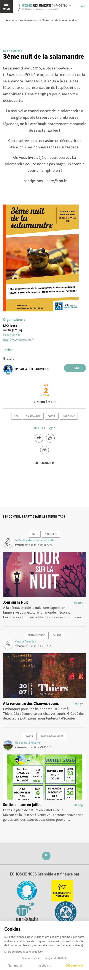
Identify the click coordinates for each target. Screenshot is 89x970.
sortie (52, 416)
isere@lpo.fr (11, 334)
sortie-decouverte (52, 736)
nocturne (69, 416)
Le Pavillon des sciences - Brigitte (34, 540)
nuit (35, 534)
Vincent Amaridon (25, 642)
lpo (16, 416)
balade (57, 635)
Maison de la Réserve (27, 743)
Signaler (47, 463)
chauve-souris (37, 635)
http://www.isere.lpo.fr (18, 339)
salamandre (33, 416)
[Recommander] (50, 438)
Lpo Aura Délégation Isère (32, 369)
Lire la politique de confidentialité (23, 952)
